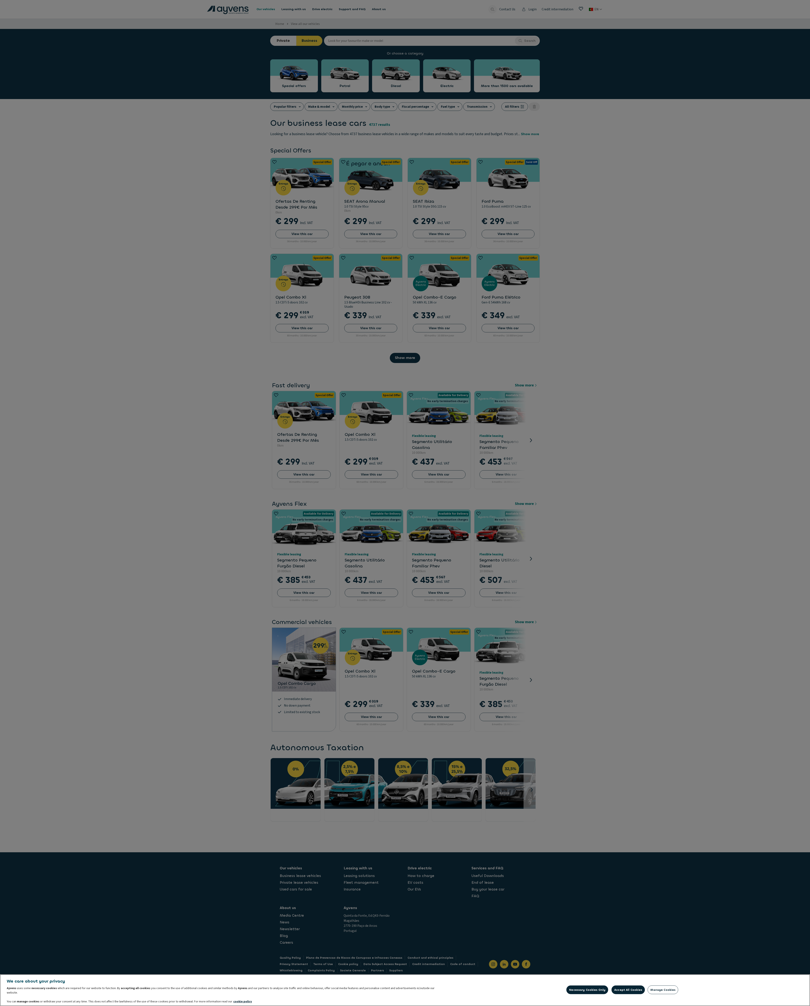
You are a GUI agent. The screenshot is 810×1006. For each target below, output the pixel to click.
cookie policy (242, 1001)
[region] (405, 990)
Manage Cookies (662, 990)
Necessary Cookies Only (587, 990)
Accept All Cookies (628, 990)
